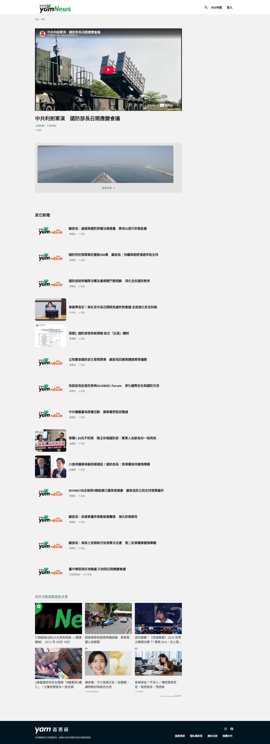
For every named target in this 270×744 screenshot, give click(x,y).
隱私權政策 (196, 736)
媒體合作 (227, 736)
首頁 (37, 19)
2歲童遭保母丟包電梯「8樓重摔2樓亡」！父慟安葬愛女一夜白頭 (58, 684)
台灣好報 (40, 125)
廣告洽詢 (213, 736)
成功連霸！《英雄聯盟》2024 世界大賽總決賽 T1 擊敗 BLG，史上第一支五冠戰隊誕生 (158, 639)
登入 (229, 7)
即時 (43, 19)
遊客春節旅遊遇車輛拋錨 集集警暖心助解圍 (107, 639)
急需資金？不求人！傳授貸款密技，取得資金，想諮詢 (155, 684)
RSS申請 (216, 7)
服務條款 (180, 736)
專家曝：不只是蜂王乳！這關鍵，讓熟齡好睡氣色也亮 (107, 684)
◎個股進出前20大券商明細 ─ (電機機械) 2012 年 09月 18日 (58, 639)
